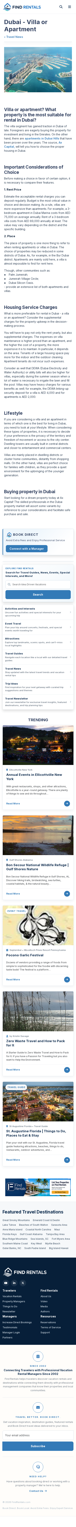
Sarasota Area (59, 1225)
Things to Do (10, 1306)
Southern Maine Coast (15, 1243)
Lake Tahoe (9, 1225)
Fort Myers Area (61, 1239)
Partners (7, 1337)
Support (45, 1332)
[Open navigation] (69, 7)
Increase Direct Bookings (17, 1322)
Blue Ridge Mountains (15, 1239)
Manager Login (11, 1332)
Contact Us (36, 1491)
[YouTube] (6, 1283)
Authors (45, 1311)
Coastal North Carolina (38, 1229)
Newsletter (9, 1311)
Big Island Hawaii (58, 1248)
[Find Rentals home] (22, 7)
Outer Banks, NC (12, 1248)
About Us (46, 1296)
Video (44, 1301)
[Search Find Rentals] (61, 7)
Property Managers (14, 1301)
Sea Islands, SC (40, 1239)
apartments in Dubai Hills (42, 138)
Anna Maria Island (12, 1229)
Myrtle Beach (52, 1243)
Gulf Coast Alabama (31, 1234)
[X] (22, 1283)
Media (44, 1306)
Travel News (14, 37)
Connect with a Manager (27, 548)
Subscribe (38, 1446)
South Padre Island (35, 1248)
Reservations (48, 1322)
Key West (36, 1243)
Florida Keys (10, 1234)
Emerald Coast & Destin (46, 1220)
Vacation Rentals (12, 1296)
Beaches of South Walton (33, 1225)
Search (38, 594)
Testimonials (10, 1327)
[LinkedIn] (14, 1283)
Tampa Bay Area (55, 1234)
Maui (57, 1229)
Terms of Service (51, 1327)
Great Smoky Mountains (16, 1220)
